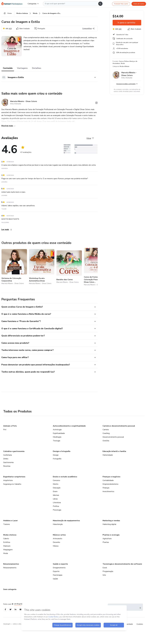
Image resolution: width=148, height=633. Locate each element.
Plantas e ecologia (111, 535)
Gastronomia (8, 462)
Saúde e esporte (60, 564)
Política (56, 506)
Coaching (106, 433)
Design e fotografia (61, 451)
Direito (55, 484)
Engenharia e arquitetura (14, 476)
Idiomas (56, 495)
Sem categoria (9, 589)
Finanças (106, 488)
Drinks (5, 458)
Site (104, 575)
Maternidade (108, 455)
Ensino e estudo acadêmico (65, 476)
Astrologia (57, 429)
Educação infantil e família (114, 451)
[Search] (100, 4)
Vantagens (22, 68)
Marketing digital (109, 524)
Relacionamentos (11, 564)
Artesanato (57, 538)
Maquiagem (8, 549)
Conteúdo (8, 68)
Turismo (6, 524)
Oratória (106, 440)
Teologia (56, 440)
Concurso (56, 480)
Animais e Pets (10, 426)
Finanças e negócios (111, 476)
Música (55, 546)
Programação (108, 571)
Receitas (6, 466)
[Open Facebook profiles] (5, 609)
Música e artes (59, 535)
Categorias (32, 3)
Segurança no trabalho (12, 484)
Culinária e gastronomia (13, 451)
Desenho (56, 542)
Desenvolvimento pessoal (113, 437)
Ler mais (5, 229)
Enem (55, 491)
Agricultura (107, 538)
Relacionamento (9, 567)
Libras (55, 499)
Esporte (56, 571)
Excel (105, 567)
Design (56, 455)
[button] (46, 77)
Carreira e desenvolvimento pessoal (119, 426)
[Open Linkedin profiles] (15, 609)
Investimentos (108, 491)
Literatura (57, 502)
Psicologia (57, 510)
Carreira (106, 429)
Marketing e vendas (111, 520)
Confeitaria (7, 455)
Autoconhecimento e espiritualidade (69, 426)
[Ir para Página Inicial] (12, 4)
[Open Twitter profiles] (10, 609)
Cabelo (6, 538)
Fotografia (57, 458)
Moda (5, 553)
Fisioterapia (57, 575)
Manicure (6, 546)
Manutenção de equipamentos (66, 520)
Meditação (57, 437)
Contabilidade (108, 480)
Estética (6, 542)
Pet (4, 429)
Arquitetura (8, 480)
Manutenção (58, 524)
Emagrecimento (59, 567)
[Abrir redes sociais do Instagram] (96, 103)
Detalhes (36, 68)
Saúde (55, 578)
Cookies (140, 624)
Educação (56, 488)
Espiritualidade (59, 433)
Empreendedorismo (110, 484)
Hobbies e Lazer (10, 520)
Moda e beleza (9, 535)
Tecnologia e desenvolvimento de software (122, 564)
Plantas (106, 542)
